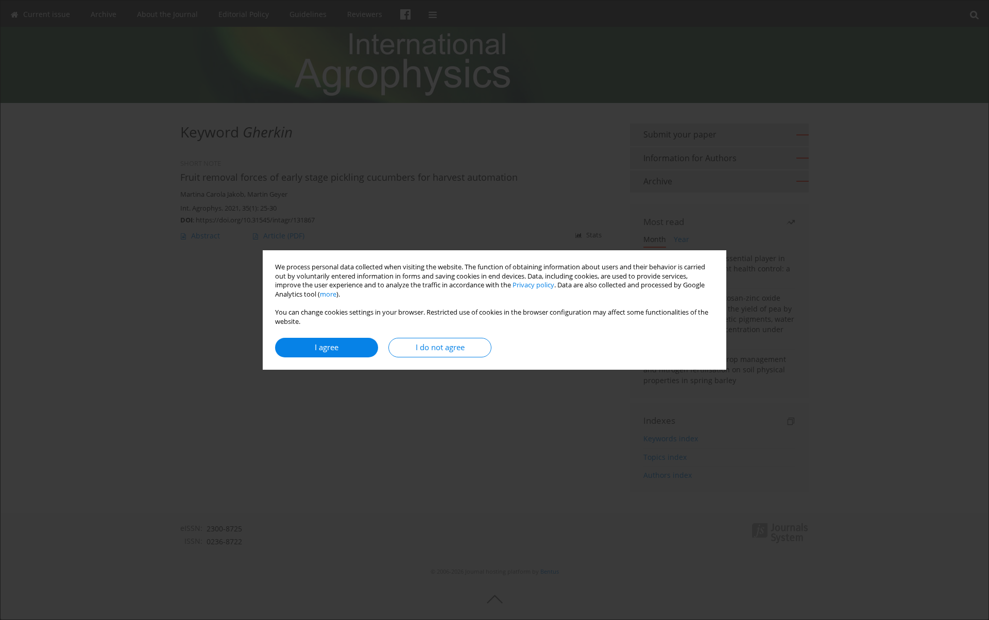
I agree (326, 347)
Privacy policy (533, 285)
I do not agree (440, 347)
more (328, 294)
